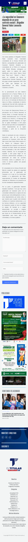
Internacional (13, 501)
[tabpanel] (14, 406)
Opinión (13, 505)
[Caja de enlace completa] (14, 406)
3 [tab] (15, 424)
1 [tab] (12, 424)
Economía (12, 498)
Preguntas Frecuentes (14, 486)
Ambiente (12, 494)
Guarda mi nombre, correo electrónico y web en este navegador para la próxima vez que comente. (13, 276)
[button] (5, 32)
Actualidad (12, 493)
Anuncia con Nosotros (14, 483)
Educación (12, 500)
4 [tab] (16, 424)
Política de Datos (14, 484)
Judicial (12, 503)
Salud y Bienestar (12, 508)
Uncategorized (13, 510)
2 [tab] (13, 424)
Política (12, 507)
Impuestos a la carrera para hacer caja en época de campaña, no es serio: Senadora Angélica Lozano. (14, 525)
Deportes (12, 496)
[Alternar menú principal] (25, 3)
